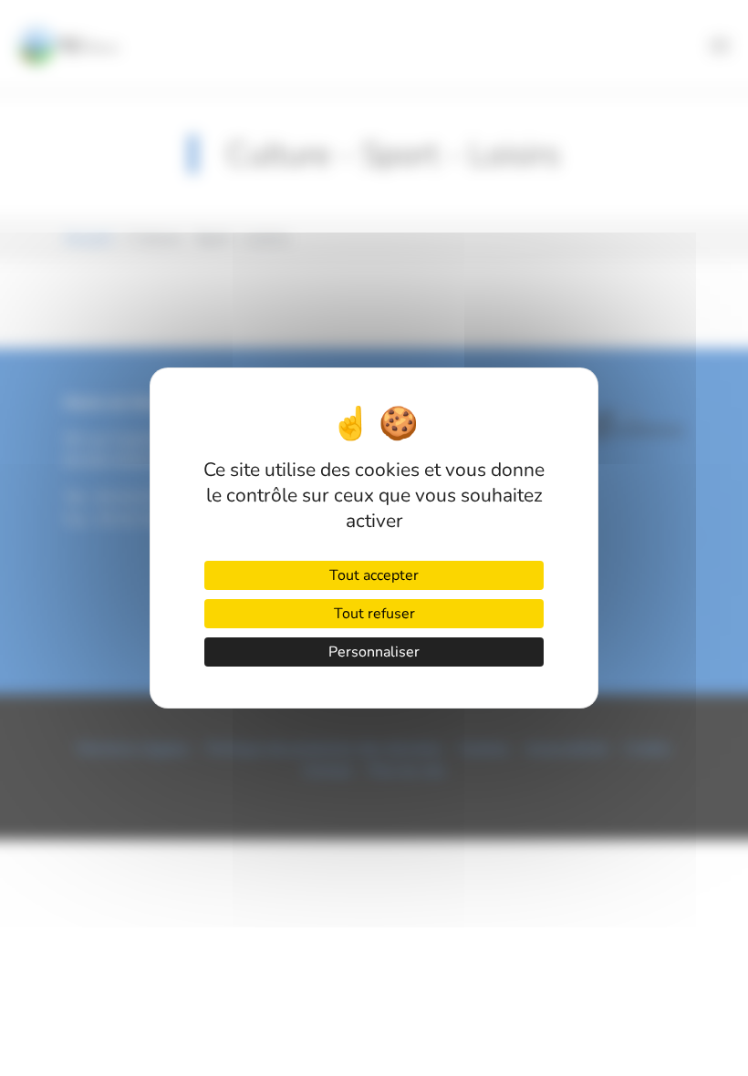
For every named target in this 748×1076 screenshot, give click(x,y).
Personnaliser (374, 652)
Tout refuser (374, 614)
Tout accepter (374, 575)
